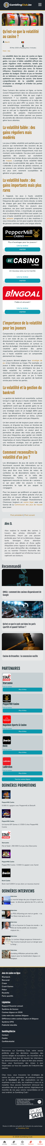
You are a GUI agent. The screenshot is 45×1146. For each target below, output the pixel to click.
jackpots (10, 218)
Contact (5, 1035)
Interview (13, 896)
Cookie (5, 1038)
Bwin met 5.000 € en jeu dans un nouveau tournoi (21, 884)
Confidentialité (8, 1041)
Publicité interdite (9, 1025)
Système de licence (10, 1009)
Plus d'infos (22, 690)
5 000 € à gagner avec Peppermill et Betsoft (19, 805)
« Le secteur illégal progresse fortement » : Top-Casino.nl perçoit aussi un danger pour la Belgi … (26, 941)
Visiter (22, 249)
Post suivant (29, 515)
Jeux (9, 51)
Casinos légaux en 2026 (12, 1012)
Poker (4, 989)
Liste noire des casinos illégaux (15, 1015)
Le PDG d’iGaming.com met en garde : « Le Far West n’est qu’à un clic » (26, 914)
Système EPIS (8, 1022)
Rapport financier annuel (12, 1006)
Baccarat (5, 980)
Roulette (5, 993)
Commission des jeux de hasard (28, 504)
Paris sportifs (7, 996)
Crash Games (7, 986)
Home (4, 51)
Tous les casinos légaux (22, 779)
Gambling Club (23, 1128)
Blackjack (6, 977)
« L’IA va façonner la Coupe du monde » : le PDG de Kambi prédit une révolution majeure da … (26, 927)
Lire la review (22, 245)
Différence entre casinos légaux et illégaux (20, 1018)
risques (9, 160)
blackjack (13, 1080)
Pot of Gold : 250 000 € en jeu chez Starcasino (19, 846)
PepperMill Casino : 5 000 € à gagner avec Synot (20, 865)
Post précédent (16, 515)
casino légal (28, 502)
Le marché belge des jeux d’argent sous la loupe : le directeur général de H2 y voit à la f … (26, 902)
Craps (4, 983)
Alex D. (7, 42)
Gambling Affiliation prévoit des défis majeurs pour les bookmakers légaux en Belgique (25, 956)
